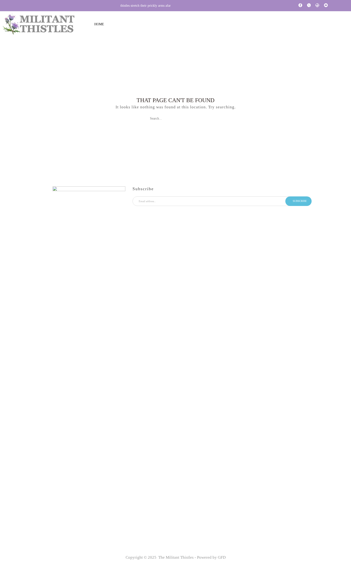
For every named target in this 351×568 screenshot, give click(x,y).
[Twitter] (309, 5)
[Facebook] (300, 5)
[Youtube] (326, 5)
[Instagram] (317, 5)
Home (99, 24)
